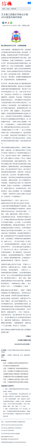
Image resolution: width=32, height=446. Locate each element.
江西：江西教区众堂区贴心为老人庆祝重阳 (17, 379)
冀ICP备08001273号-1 (7, 436)
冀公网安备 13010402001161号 (10, 439)
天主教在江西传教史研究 (11, 366)
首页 (3, 8)
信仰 (8, 8)
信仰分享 (13, 8)
